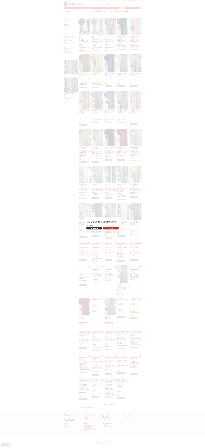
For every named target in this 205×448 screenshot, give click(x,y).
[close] (118, 219)
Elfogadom (111, 228)
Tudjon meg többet (89, 225)
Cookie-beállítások (94, 228)
